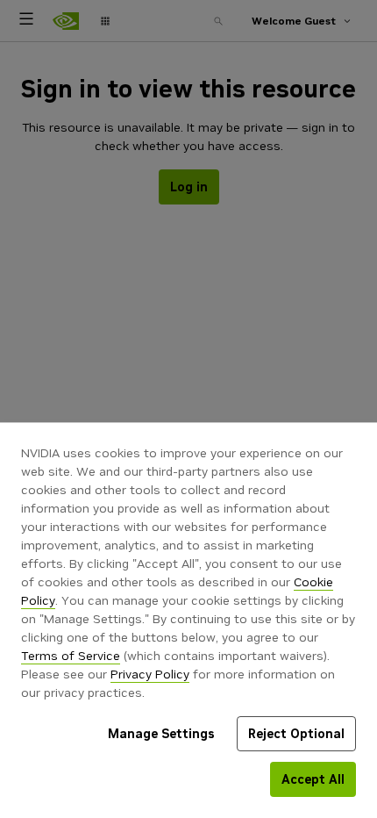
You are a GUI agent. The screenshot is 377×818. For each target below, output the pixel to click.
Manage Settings (161, 734)
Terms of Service (70, 656)
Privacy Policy (149, 674)
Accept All (313, 779)
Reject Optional (296, 734)
